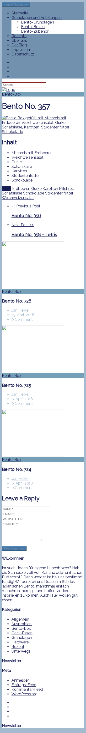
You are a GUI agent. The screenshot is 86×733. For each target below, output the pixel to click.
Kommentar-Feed (27, 689)
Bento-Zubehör (34, 31)
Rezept (17, 646)
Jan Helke (19, 310)
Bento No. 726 (16, 300)
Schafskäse (12, 193)
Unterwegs (21, 651)
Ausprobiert (21, 624)
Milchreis (66, 188)
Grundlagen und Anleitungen (36, 17)
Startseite (19, 13)
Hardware (20, 642)
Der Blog (19, 45)
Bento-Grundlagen (37, 22)
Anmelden (20, 680)
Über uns (19, 40)
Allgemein (20, 619)
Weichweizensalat (18, 197)
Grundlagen (21, 637)
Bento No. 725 (16, 385)
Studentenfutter (59, 193)
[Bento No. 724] (43, 433)
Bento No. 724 (16, 469)
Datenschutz (22, 54)
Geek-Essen (21, 633)
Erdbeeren (21, 188)
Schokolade (33, 193)
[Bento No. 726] (43, 265)
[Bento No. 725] (43, 349)
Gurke (36, 188)
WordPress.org (24, 694)
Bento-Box (11, 94)
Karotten (50, 188)
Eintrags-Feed (23, 685)
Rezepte (19, 36)
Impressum (21, 49)
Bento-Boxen (33, 26)
